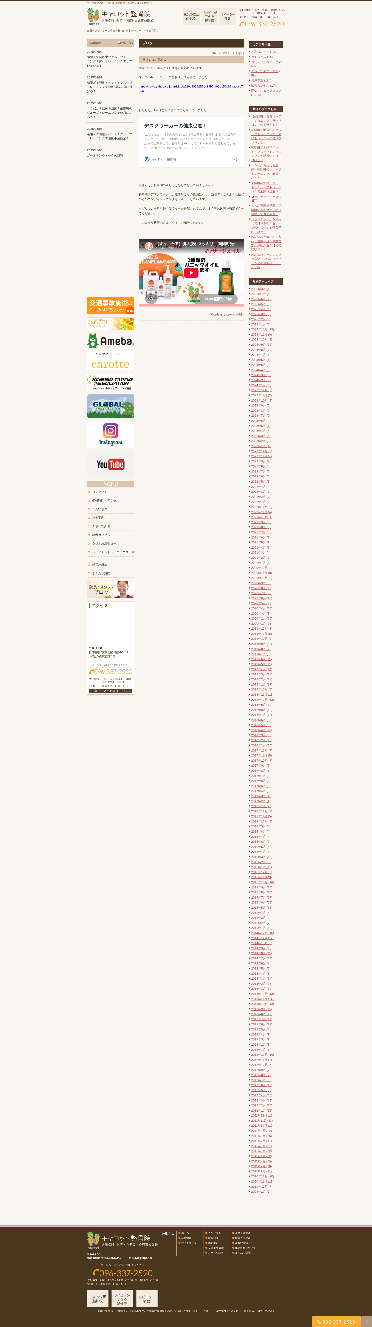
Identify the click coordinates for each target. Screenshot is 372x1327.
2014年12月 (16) (262, 933)
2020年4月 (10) (261, 608)
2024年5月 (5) (261, 365)
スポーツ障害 (216, 1252)
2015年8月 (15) (261, 892)
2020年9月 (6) (261, 583)
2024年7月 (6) (261, 354)
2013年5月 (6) (261, 1029)
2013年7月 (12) (261, 1019)
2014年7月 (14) (261, 958)
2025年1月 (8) (261, 324)
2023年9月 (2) (261, 405)
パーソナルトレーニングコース (113, 552)
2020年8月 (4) (261, 588)
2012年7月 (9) (261, 1080)
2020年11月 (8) (261, 573)
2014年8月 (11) (261, 953)
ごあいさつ (99, 509)
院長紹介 (213, 1238)
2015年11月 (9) (261, 877)
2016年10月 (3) (261, 821)
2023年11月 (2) (261, 395)
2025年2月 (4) (261, 319)
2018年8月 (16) (261, 710)
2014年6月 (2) (261, 963)
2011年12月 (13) (262, 1115)
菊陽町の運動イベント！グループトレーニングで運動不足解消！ (266, 187)
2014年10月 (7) (261, 943)
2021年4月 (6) (261, 547)
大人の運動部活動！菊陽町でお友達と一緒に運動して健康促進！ (266, 210)
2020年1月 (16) (261, 623)
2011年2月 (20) (261, 1166)
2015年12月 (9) (261, 872)
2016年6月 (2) (261, 841)
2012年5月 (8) (261, 1090)
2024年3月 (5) (261, 375)
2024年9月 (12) (261, 344)
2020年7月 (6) (261, 593)
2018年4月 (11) (261, 730)
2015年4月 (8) (261, 912)
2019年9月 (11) (261, 644)
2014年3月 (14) (261, 978)
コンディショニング (264, 62)
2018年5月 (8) (261, 725)
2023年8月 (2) (261, 410)
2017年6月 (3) (261, 780)
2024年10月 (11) (262, 339)
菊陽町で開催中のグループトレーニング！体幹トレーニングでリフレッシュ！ (109, 61)
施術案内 (98, 517)
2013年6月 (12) (261, 1024)
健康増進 (257, 80)
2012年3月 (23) (261, 1100)
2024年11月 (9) (261, 334)
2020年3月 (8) (261, 613)
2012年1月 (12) (261, 1110)
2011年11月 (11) (262, 1120)
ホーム (185, 1233)
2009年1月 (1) (261, 1191)
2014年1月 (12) (261, 988)
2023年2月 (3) (261, 441)
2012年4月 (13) (261, 1095)
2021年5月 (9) (261, 542)
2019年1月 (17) (261, 684)
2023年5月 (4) (261, 426)
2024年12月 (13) (262, 329)
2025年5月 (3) (261, 304)
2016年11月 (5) (261, 816)
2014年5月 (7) (261, 968)
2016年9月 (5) (261, 826)
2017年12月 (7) (261, 750)
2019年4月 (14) (261, 669)
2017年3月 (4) (261, 796)
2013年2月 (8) (261, 1044)
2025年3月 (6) (261, 314)
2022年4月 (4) (261, 486)
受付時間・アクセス (105, 500)
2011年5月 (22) (261, 1151)
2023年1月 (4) (261, 446)
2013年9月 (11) (261, 1009)
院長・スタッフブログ (266, 90)
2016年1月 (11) (261, 867)
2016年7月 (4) (261, 836)
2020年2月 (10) (261, 618)
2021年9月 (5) (261, 522)
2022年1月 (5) (261, 501)
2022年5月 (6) (261, 481)
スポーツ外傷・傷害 (264, 71)
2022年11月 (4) (261, 456)
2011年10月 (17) (262, 1125)
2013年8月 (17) (261, 1014)
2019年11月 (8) (261, 633)
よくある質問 (101, 573)
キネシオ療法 (243, 1233)
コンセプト (99, 492)
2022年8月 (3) (261, 466)
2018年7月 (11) (261, 714)
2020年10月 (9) (261, 578)
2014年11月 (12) (262, 938)
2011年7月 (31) (261, 1141)
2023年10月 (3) (261, 400)
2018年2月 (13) (261, 740)
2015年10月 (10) (262, 882)
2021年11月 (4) (261, 512)
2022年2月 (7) (261, 497)
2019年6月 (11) (261, 659)
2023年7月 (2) (261, 415)
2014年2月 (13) (261, 983)
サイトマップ (189, 1242)
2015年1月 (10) (261, 928)
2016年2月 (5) (261, 862)
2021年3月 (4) (261, 552)
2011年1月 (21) (261, 1171)
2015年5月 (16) (261, 907)
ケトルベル (258, 56)
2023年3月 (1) (261, 436)
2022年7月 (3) (261, 471)
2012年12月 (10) (262, 1054)
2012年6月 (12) (261, 1085)
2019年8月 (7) (261, 649)
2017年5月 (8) (261, 786)
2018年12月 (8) (261, 689)
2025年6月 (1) (261, 299)
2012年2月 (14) (261, 1105)
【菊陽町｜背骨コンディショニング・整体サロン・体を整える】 (266, 120)
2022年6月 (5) (261, 476)
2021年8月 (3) (261, 527)
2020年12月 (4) (261, 567)
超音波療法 (99, 564)
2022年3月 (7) (261, 491)
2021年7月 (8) (261, 532)
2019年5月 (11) (261, 664)
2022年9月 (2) (261, 461)
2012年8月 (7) (261, 1075)
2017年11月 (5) (261, 755)
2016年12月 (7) (261, 811)
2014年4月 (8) (261, 973)
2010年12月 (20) (262, 1176)
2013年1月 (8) (261, 1049)
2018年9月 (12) (261, 704)
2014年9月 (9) (261, 948)
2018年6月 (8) (261, 720)
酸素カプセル (260, 85)
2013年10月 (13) (262, 1004)
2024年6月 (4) (261, 360)
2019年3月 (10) (261, 674)
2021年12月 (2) (261, 507)
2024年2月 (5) (261, 380)
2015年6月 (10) (261, 902)
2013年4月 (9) (261, 1034)
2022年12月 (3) (261, 451)
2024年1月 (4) (261, 385)
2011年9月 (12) (261, 1130)
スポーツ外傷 (101, 526)
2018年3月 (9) (261, 735)
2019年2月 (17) (261, 679)
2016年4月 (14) (261, 851)
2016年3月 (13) (261, 857)
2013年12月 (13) (262, 994)
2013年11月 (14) (262, 999)
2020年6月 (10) (261, 598)
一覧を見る (127, 42)
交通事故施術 (216, 1247)
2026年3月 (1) (261, 289)
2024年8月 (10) (261, 349)
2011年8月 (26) (261, 1136)
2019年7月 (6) (261, 654)
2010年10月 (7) (261, 1186)
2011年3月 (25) (261, 1161)
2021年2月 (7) (261, 557)
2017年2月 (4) (261, 801)
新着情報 (186, 1238)
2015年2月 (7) (261, 923)
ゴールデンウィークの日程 (105, 155)
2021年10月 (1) (261, 517)
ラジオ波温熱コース (105, 543)
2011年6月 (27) (261, 1146)
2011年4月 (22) (261, 1156)
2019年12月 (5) (261, 628)
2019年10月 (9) (261, 638)
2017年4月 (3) (261, 791)
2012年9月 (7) (261, 1070)
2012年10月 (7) (261, 1064)
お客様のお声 (260, 52)
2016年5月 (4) (261, 846)
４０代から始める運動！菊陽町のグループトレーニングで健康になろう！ (109, 112)
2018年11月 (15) (262, 694)
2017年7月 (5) (261, 776)
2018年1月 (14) (261, 745)
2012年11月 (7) (261, 1060)
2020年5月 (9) (261, 603)
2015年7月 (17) (261, 897)
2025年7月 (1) (261, 294)
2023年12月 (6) (261, 390)
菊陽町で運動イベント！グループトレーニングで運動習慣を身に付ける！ (109, 87)
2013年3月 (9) (261, 1039)
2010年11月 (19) (262, 1181)
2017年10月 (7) (261, 760)
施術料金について (245, 1247)
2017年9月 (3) (261, 765)
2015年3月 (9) (261, 917)
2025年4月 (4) (261, 309)
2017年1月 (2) (261, 806)
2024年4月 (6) (261, 370)
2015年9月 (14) (261, 887)
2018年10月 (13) (262, 699)
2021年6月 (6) (261, 537)
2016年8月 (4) (261, 831)
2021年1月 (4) (261, 563)
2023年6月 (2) (261, 420)
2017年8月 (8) (261, 770)
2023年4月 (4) (261, 431)
